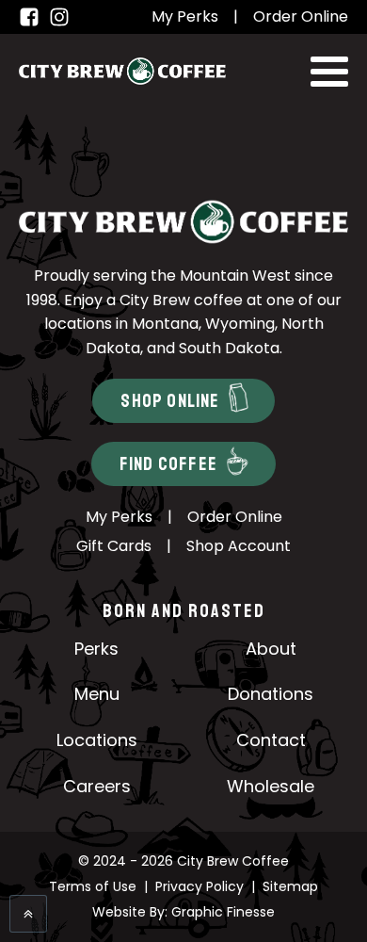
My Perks (185, 16)
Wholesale (270, 786)
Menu (97, 694)
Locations (96, 740)
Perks (96, 648)
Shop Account (238, 546)
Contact (271, 740)
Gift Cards (114, 546)
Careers (97, 786)
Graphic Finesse (223, 911)
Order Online (300, 16)
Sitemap (290, 886)
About (271, 648)
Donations (270, 694)
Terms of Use (92, 886)
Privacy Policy (199, 886)
